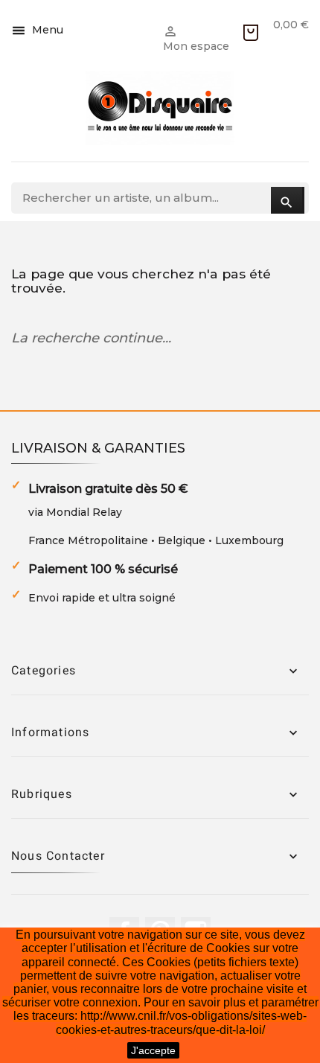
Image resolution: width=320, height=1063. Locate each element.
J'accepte (153, 1050)
